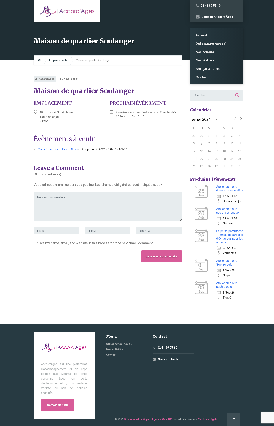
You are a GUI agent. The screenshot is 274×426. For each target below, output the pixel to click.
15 (216, 151)
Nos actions (205, 52)
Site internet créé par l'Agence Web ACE (148, 419)
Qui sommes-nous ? (211, 43)
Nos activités (114, 349)
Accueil (201, 35)
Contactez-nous (57, 405)
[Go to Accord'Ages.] (39, 60)
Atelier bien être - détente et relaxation (229, 188)
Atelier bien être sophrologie (226, 285)
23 (224, 159)
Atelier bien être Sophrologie (226, 262)
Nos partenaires (208, 69)
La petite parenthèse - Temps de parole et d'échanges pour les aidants (229, 236)
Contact (202, 77)
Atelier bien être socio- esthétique (227, 211)
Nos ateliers (205, 60)
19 (193, 159)
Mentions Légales (208, 419)
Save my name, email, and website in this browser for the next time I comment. (95, 243)
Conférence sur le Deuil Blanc (136, 112)
